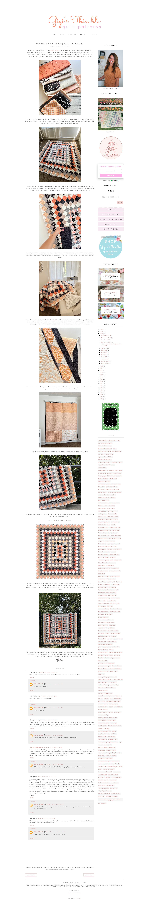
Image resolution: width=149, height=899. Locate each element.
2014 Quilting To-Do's (105, 443)
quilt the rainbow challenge (106, 687)
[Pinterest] (113, 192)
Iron (111, 590)
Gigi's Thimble (38, 684)
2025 (101, 331)
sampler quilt (102, 704)
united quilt (102, 780)
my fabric (112, 625)
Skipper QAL (102, 736)
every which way (103, 527)
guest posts (115, 568)
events (113, 524)
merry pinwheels (115, 611)
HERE (53, 520)
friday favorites (103, 554)
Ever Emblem (54, 320)
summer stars (115, 761)
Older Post (89, 875)
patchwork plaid (103, 647)
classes (117, 503)
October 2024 (105, 340)
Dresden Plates (114, 522)
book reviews (117, 484)
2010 (101, 394)
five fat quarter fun (115, 538)
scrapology (117, 712)
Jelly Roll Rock (102, 595)
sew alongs (113, 723)
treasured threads (108, 769)
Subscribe (110, 175)
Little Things (111, 601)
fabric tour (116, 530)
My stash (101, 633)
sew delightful (102, 725)
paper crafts (102, 641)
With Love (101, 796)
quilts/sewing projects (105, 693)
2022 (101, 368)
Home (54, 34)
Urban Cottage (111, 780)
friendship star (114, 554)
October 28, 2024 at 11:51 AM (55, 804)
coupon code (111, 508)
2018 (101, 377)
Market (119, 609)
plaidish (100, 655)
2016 (101, 381)
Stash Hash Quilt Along (105, 758)
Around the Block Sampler (106, 465)
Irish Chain (112, 587)
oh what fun (112, 636)
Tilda (120, 766)
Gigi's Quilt (117, 560)
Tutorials (107, 777)
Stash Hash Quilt (111, 755)
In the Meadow (102, 587)
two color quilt (116, 777)
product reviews (103, 671)
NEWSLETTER (103, 636)
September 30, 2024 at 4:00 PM (52, 747)
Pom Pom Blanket (103, 658)
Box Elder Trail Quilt (104, 489)
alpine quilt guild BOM (105, 457)
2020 (101, 372)
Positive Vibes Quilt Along (106, 663)
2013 (101, 388)
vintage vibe (114, 783)
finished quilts (102, 538)
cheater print (111, 495)
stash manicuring (103, 761)
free (115, 546)
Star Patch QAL (111, 750)
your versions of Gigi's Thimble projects (110, 799)
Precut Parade (102, 668)
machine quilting (103, 609)
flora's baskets (110, 541)
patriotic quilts (114, 647)
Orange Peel (102, 639)
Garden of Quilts (103, 560)
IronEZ (116, 590)
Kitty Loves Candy (104, 598)
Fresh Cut (101, 552)
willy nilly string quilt (105, 791)
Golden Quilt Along (104, 568)
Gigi (111, 560)
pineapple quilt (103, 652)
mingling (101, 614)
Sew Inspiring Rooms (115, 725)
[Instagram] (111, 192)
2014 (101, 385)
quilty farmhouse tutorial (106, 696)
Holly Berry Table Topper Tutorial (109, 576)
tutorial (100, 777)
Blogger (78, 898)
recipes (106, 698)
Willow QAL (113, 788)
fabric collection (115, 527)
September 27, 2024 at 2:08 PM (47, 672)
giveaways (112, 563)
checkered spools (103, 497)
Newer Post (31, 875)
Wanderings (110, 785)
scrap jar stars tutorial (105, 712)
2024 (101, 333)
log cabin (116, 603)
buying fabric (102, 492)
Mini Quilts (108, 614)
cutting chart (102, 514)
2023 (101, 366)
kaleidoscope (112, 595)
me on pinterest (103, 611)
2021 (101, 370)
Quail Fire (101, 674)
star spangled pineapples (113, 753)
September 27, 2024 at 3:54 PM (47, 696)
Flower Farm (102, 544)
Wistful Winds (115, 793)
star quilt (101, 753)
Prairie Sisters (117, 666)
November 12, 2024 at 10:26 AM (55, 831)
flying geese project (113, 544)
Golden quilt (110, 565)
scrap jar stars (103, 709)
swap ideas (101, 764)
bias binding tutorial (104, 473)
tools (100, 769)
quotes (100, 698)
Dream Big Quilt (103, 522)
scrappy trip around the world (107, 717)
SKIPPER (113, 734)
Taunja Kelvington (36, 747)
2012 (101, 390)
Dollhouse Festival (112, 516)
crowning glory (112, 511)
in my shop (116, 584)
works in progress (112, 796)
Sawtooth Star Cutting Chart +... (111, 275)
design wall (101, 516)
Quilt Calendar (118, 679)
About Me (72, 34)
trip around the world (105, 772)
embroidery (102, 524)
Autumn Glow (102, 467)
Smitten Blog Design (74, 893)
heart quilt (101, 573)
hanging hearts (103, 571)
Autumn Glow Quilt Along (106, 470)
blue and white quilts (104, 484)
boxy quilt (116, 489)
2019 (101, 375)
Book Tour (101, 486)
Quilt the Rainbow (113, 685)
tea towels (116, 764)
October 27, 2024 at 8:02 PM (47, 776)
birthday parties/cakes (114, 476)
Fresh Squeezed (110, 552)
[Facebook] (108, 192)
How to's (119, 582)
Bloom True (113, 478)
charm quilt (101, 495)
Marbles (112, 609)
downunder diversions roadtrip (108, 519)
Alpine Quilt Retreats (104, 459)
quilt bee (109, 679)
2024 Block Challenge (104, 446)
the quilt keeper (113, 766)
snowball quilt (102, 739)
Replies (33, 680)
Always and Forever (104, 462)
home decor (102, 582)
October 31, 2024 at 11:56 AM (46, 818)
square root (107, 745)
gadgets (112, 557)
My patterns (102, 630)
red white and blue (115, 698)
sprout (100, 745)
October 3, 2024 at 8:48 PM (54, 735)
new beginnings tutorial (112, 633)
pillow (111, 649)
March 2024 (105, 359)
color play (111, 505)
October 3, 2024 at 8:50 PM (54, 684)
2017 (101, 379)
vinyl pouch (101, 785)
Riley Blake (101, 701)
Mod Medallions (103, 617)
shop (62, 34)
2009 (101, 396)
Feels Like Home (116, 535)
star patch (101, 750)
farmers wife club (112, 533)
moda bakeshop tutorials (106, 620)
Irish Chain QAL (103, 590)
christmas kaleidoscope (105, 503)
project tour (114, 671)
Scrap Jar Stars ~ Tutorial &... (110, 309)
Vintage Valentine (103, 783)
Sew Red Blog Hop (104, 728)
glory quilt (101, 565)
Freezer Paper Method (114, 549)
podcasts (117, 655)
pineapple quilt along (115, 652)
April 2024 (104, 357)
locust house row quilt (105, 603)
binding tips (102, 476)
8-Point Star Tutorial (105, 448)
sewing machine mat (104, 731)
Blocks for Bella (103, 478)
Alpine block (109, 454)
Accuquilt (101, 454)
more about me (103, 625)
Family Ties (101, 533)
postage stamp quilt (104, 666)
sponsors (101, 742)
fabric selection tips (104, 530)
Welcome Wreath (103, 788)
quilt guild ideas (103, 682)
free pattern (102, 549)
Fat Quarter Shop (103, 535)
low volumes (102, 606)
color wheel (101, 508)
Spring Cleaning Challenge (114, 742)
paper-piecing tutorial (105, 644)
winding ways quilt (104, 793)
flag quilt (101, 541)
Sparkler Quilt (112, 739)
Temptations (102, 766)
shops (114, 731)
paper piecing (112, 641)
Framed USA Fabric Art (105, 546)
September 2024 (106, 342)
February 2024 (105, 361)
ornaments (119, 639)
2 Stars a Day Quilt (114, 440)
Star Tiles (101, 755)
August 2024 (105, 348)
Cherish (113, 497)
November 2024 (106, 338)
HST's (100, 584)
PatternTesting (103, 649)
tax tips (109, 764)
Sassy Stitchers (113, 704)
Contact (83, 34)
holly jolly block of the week (106, 579)
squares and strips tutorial (106, 747)
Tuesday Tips (102, 774)
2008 (101, 399)
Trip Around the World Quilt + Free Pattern (111, 344)
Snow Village (111, 736)
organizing (110, 639)
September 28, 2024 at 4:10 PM (47, 720)
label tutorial (115, 598)
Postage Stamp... (111, 292)
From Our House (103, 557)
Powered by (106, 180)
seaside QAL (102, 720)
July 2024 (104, 350)
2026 (101, 329)
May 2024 (104, 354)
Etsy (108, 524)
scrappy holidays (103, 715)
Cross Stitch (102, 511)
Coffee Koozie (102, 505)
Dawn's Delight (54, 50)
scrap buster (118, 706)
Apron (120, 462)
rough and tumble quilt (113, 701)
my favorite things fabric (106, 628)
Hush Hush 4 (107, 584)
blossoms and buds (104, 481)
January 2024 (105, 363)
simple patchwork (103, 734)
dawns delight (112, 514)
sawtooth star (102, 706)
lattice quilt (102, 601)
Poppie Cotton (115, 658)
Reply (32, 677)
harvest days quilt (114, 571)
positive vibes (102, 660)
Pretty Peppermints (115, 668)
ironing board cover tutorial (107, 592)
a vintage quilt (116, 451)
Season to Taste (103, 723)
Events (94, 34)
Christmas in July (103, 500)
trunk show (116, 772)
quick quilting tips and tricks (107, 677)
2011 (101, 392)
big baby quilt (117, 473)
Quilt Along (101, 679)
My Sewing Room (113, 630)
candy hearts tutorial (114, 492)
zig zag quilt (102, 803)
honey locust (111, 582)
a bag (114, 448)
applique (114, 462)
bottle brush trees (112, 486)
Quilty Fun (118, 696)
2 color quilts (102, 440)
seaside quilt (111, 720)
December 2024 (106, 335)
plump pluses (109, 655)
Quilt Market (102, 685)
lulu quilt (110, 606)
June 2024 (104, 352)
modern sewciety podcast (106, 622)
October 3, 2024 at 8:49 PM (54, 707)
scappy (111, 706)
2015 (101, 383)
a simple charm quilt (104, 451)
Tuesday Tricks (113, 774)
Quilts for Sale (102, 690)
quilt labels (113, 682)
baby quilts (118, 470)
